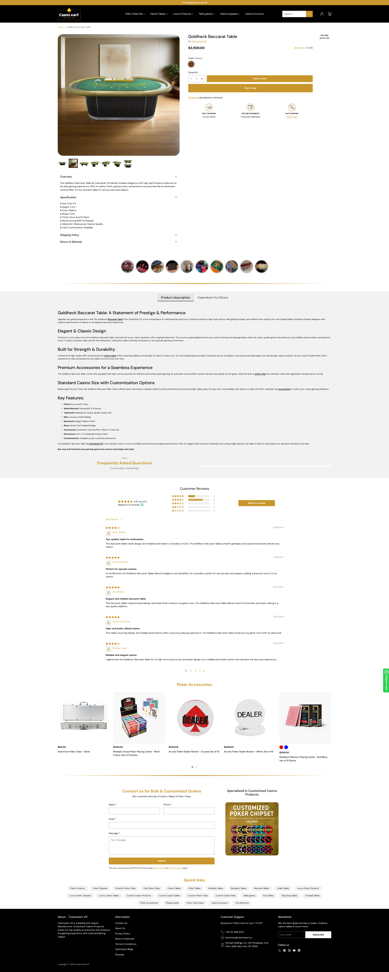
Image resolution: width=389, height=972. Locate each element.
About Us (120, 928)
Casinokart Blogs (124, 949)
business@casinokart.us (238, 937)
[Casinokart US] (69, 14)
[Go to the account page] (322, 14)
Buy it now (250, 88)
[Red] (281, 747)
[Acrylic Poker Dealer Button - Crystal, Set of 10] (194, 718)
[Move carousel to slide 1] (192, 767)
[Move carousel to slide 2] (194, 767)
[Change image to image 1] (62, 163)
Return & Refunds (124, 938)
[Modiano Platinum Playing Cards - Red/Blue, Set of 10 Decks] (305, 718)
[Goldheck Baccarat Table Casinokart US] (119, 95)
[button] (178, 496)
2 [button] (190, 670)
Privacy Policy (159, 868)
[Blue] (286, 747)
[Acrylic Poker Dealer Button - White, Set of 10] (250, 718)
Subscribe (318, 934)
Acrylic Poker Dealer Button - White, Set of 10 (248, 751)
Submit (162, 860)
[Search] (309, 14)
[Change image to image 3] (84, 163)
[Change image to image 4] (95, 163)
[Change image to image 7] (128, 163)
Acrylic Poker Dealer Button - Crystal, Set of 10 (194, 751)
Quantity (193, 72)
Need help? (292, 117)
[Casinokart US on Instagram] (289, 951)
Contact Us (121, 923)
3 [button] (195, 670)
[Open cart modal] (329, 14)
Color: (195, 58)
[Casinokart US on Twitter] (279, 951)
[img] (113, 527)
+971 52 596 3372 (234, 932)
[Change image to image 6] (117, 163)
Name (113, 804)
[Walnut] (191, 64)
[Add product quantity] (202, 78)
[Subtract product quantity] (191, 78)
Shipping (193, 97)
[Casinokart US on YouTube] (294, 951)
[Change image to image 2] (73, 163)
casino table (110, 355)
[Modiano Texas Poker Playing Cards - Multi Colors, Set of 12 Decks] (139, 718)
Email (112, 819)
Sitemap (119, 954)
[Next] (331, 727)
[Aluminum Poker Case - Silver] (84, 718)
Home (60, 27)
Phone (168, 804)
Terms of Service (175, 868)
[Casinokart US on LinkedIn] (299, 951)
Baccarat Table (115, 319)
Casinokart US (199, 41)
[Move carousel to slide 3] (196, 767)
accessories (284, 389)
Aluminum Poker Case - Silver (74, 751)
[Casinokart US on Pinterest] (284, 951)
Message (114, 833)
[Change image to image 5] (106, 163)
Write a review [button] (256, 503)
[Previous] (57, 727)
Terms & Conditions (125, 944)
